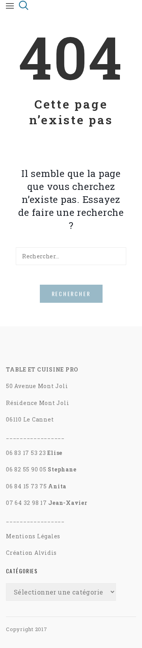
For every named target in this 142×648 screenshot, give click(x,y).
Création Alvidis (31, 552)
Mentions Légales (33, 536)
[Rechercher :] (71, 256)
